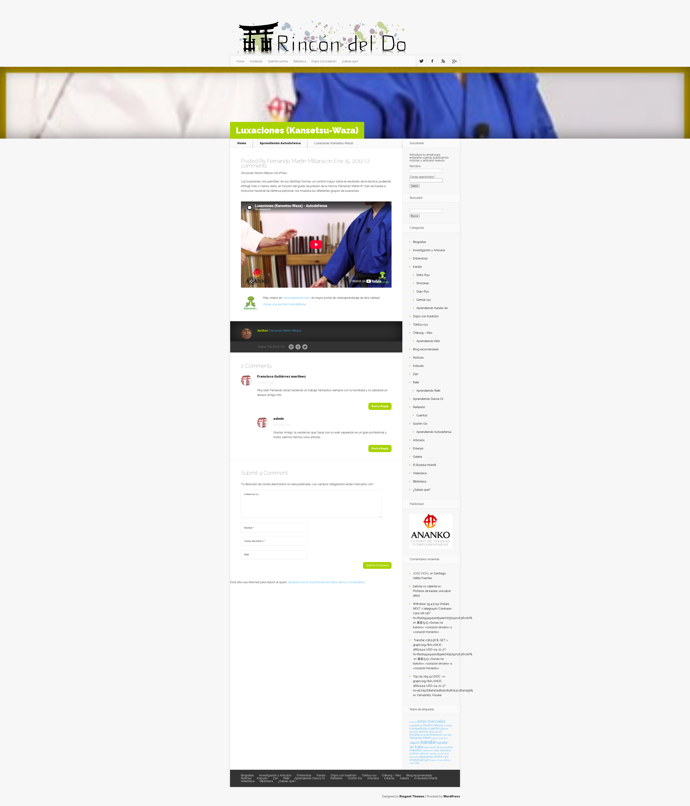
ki (438, 747)
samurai (414, 757)
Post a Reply (380, 406)
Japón (415, 742)
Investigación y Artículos (429, 250)
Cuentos (421, 415)
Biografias (419, 242)
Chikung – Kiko (422, 333)
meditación (427, 750)
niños (436, 750)
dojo (431, 731)
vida (411, 763)
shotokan (417, 760)
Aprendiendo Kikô (428, 341)
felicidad (447, 735)
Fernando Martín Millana (296, 161)
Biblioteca (299, 61)
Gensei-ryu (423, 299)
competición (418, 728)
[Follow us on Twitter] (421, 61)
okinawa (445, 750)
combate (447, 725)
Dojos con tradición (324, 61)
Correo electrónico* (422, 177)
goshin (435, 738)
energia (425, 734)
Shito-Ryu (423, 275)
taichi (427, 760)
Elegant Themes (411, 796)
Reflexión (419, 407)
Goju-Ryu (422, 291)
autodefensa (416, 725)
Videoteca (420, 473)
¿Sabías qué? (422, 489)
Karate (417, 266)
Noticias (418, 357)
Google (291, 347)
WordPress (451, 796)
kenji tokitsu (430, 747)
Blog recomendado (426, 349)
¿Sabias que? (350, 61)
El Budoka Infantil (424, 465)
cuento (433, 728)
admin (278, 418)
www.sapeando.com (296, 297)
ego (437, 732)
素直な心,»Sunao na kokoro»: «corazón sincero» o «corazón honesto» (432, 627)
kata (419, 746)
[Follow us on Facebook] (432, 61)
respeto (433, 753)
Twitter (305, 347)
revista (440, 753)
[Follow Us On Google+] (454, 61)
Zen (415, 374)
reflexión (424, 753)
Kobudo (418, 366)
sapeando (425, 756)
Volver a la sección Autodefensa (284, 304)
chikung (438, 725)
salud (446, 753)
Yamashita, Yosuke (429, 695)
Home (240, 61)
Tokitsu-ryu (420, 324)
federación (436, 734)
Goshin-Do (420, 423)
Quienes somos (278, 61)
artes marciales (431, 721)
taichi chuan (437, 760)
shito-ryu (441, 756)
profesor (414, 753)
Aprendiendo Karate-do (432, 308)
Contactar (256, 61)
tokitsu (446, 760)
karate (428, 742)
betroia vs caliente (425, 586)
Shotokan (422, 283)
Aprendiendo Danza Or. (428, 399)
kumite (448, 747)
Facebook (298, 347)
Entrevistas (420, 258)
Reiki (416, 382)
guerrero (443, 738)
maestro (416, 750)
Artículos (419, 440)
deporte (423, 731)
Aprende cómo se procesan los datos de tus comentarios (326, 582)
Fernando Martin (420, 738)
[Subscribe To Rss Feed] (443, 61)
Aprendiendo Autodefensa (280, 143)
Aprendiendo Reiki (428, 390)
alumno (413, 722)
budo (427, 725)
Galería (417, 456)
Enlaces (418, 448)
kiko (442, 747)
